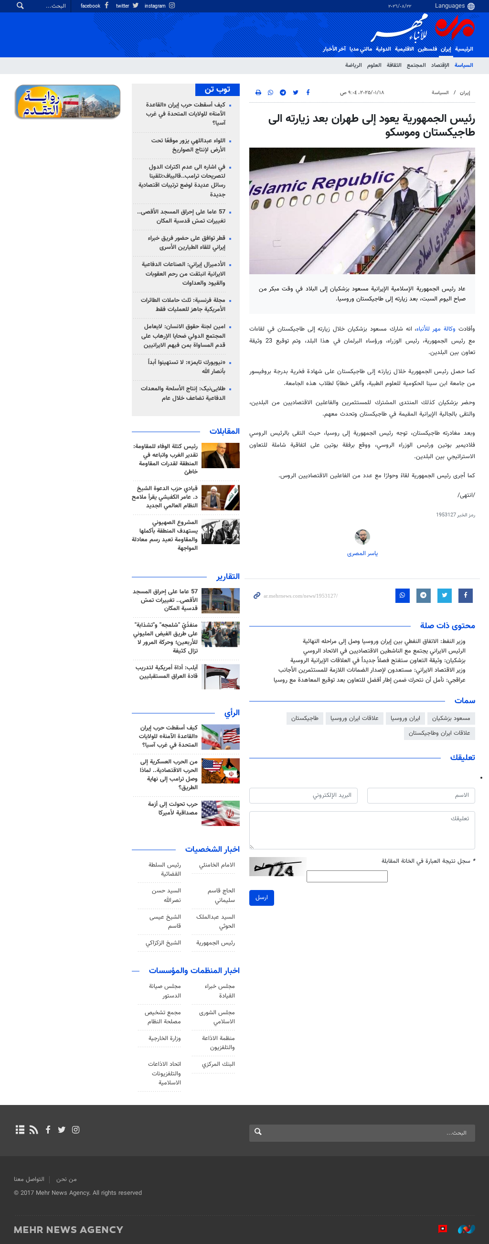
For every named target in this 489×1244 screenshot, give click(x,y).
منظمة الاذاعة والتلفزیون (218, 1043)
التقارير (228, 577)
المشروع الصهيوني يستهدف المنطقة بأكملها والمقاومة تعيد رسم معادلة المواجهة (165, 535)
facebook (91, 6)
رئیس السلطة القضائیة (165, 869)
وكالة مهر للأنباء (436, 329)
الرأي (232, 713)
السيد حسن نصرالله (166, 895)
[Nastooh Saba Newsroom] (461, 1229)
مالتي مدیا (361, 49)
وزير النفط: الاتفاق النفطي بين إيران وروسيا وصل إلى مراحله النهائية (384, 641)
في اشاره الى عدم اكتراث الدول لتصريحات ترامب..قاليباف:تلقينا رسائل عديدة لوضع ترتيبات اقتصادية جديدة (181, 181)
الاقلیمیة (404, 49)
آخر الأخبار (334, 49)
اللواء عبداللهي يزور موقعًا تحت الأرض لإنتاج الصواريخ (188, 145)
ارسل (261, 897)
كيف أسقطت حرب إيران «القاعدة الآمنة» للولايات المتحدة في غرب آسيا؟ (185, 114)
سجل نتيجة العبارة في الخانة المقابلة (428, 861)
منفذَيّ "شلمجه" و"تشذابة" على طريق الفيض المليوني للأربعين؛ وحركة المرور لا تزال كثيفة (165, 638)
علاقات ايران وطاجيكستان (439, 733)
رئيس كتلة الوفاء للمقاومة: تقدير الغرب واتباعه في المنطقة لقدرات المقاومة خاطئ (165, 459)
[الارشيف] (20, 1130)
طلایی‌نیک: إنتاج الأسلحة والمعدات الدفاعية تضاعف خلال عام (183, 393)
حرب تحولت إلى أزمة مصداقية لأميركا (173, 809)
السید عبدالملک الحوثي (215, 921)
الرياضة (353, 65)
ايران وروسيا (405, 718)
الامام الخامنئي (217, 865)
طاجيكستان (305, 718)
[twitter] (62, 1130)
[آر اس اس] (34, 1130)
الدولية (383, 49)
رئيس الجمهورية (215, 943)
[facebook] (47, 1130)
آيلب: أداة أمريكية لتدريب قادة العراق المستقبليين (167, 672)
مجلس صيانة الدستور (165, 991)
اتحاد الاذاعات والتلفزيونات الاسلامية (164, 1073)
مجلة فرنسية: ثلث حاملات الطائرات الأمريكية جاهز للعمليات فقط (183, 305)
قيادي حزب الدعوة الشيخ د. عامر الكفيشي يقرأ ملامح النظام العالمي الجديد (165, 497)
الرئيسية (464, 49)
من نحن (66, 1179)
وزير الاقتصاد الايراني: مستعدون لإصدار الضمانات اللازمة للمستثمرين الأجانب (372, 670)
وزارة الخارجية (165, 1038)
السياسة (464, 65)
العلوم (374, 65)
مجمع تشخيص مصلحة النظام (163, 1017)
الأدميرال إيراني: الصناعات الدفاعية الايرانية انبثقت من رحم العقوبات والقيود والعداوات (183, 274)
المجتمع (416, 65)
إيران (446, 49)
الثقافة (394, 65)
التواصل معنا (29, 1179)
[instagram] (76, 1130)
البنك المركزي (218, 1064)
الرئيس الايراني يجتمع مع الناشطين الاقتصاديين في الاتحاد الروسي (384, 651)
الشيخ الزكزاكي (163, 943)
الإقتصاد (440, 65)
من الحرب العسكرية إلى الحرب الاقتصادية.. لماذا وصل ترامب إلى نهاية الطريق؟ (169, 775)
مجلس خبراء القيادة (220, 991)
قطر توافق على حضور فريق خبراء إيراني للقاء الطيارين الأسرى (186, 243)
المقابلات (225, 432)
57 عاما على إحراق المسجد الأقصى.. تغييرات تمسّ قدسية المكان (181, 216)
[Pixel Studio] (438, 1229)
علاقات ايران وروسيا (354, 718)
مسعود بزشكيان (451, 718)
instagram (156, 6)
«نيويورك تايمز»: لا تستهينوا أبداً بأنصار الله (186, 367)
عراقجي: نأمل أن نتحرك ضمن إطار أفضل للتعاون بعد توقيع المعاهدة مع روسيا (370, 680)
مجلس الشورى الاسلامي (217, 1017)
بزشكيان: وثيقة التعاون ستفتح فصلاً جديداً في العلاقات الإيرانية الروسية (378, 660)
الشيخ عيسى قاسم (165, 921)
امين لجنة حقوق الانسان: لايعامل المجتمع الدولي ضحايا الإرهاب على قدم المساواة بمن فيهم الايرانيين (183, 336)
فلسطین (427, 49)
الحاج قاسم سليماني (221, 895)
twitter (123, 6)
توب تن (217, 90)
